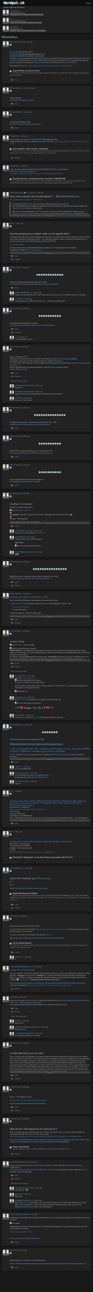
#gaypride (48, 803)
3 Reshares (17, 332)
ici (12, 881)
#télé (37, 204)
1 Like (16, 80)
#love (54, 938)
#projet (73, 1205)
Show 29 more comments (19, 1183)
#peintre (19, 14)
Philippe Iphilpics (16, 88)
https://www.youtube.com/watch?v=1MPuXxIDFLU (26, 199)
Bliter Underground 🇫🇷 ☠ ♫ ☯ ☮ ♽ (22, 193)
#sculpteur (75, 1140)
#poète (69, 1140)
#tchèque (25, 754)
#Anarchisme (14, 888)
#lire (70, 801)
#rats (11, 1002)
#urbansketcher (41, 31)
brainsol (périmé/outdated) (19, 1214)
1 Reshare (17, 158)
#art (11, 124)
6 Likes (16, 457)
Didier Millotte (14, 27)
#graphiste (27, 141)
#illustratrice (52, 1170)
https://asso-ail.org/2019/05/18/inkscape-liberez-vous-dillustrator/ (50, 985)
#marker (12, 22)
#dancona (49, 453)
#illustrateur (40, 14)
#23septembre (54, 744)
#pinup (31, 424)
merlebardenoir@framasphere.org (27, 1027)
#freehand (21, 983)
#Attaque (19, 54)
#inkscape (55, 983)
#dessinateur (26, 14)
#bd (11, 1238)
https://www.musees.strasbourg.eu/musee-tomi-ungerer (28, 1100)
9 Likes (16, 128)
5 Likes (16, 762)
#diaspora (79, 1165)
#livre (21, 801)
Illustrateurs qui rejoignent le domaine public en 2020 (28, 597)
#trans (60, 803)
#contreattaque (15, 52)
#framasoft (69, 1165)
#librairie (15, 801)
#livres (26, 801)
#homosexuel (27, 803)
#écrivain (51, 1140)
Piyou (12, 223)
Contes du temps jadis (21, 607)
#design (63, 1000)
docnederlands (15, 493)
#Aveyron (31, 1207)
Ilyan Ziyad (19, 398)
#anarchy (29, 805)
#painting (16, 284)
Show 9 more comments (19, 381)
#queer (54, 803)
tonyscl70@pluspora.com (24, 530)
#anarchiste (14, 805)
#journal (64, 62)
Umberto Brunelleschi (17, 603)
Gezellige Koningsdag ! (22, 510)
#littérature (13, 1140)
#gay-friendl (37, 803)
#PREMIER (21, 56)
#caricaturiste (24, 22)
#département (19, 1207)
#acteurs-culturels (16, 1142)
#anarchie (22, 805)
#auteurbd (25, 31)
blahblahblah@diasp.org (24, 292)
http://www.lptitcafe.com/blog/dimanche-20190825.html (28, 809)
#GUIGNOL (13, 56)
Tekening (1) (19, 645)
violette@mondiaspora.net (24, 1033)
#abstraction (57, 754)
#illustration (20, 369)
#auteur (19, 31)
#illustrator (60, 938)
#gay (84, 801)
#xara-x (83, 983)
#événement (82, 1264)
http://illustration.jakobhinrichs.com (21, 1232)
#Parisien (73, 62)
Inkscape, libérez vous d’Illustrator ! (22, 970)
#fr (11, 801)
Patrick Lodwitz (15, 267)
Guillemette (14, 916)
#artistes (53, 1132)
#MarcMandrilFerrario (67, 196)
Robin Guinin (14, 347)
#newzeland (36, 124)
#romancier (60, 1140)
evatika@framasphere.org (19, 1162)
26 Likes (16, 663)
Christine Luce (15, 1043)
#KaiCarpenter (50, 325)
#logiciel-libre (64, 983)
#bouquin (65, 801)
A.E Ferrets (14, 1250)
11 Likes (16, 526)
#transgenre (67, 803)
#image (45, 888)
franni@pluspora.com (27, 678)
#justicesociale (84, 363)
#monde (40, 211)
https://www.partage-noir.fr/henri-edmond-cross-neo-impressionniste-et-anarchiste (36, 173)
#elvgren (47, 424)
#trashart (39, 1002)
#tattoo (21, 1002)
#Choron (23, 208)
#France (14, 60)
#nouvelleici (47, 1165)
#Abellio (15, 208)
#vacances (53, 367)
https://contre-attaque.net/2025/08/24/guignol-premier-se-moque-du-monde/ (48, 66)
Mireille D (18, 1194)
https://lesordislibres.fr (35, 250)
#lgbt (74, 801)
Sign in (88, 3)
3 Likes (16, 288)
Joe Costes (13, 997)
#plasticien (43, 1140)
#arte (14, 124)
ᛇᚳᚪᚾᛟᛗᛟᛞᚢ (19, 299)
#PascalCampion (30, 938)
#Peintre (13, 754)
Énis (11, 791)
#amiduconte (28, 1170)
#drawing (49, 938)
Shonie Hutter (20, 699)
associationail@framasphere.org (21, 966)
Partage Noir (14, 136)
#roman (19, 1238)
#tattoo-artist (29, 1002)
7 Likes (16, 582)
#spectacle (34, 60)
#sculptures (13, 14)
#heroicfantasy (37, 578)
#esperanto (13, 365)
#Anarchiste (14, 171)
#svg (71, 983)
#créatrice (37, 1142)
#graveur (29, 124)
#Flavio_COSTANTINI (33, 139)
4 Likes (16, 428)
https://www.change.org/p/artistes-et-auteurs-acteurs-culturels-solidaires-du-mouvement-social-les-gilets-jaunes (46, 1136)
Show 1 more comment (18, 1016)
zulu (16, 337)
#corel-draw (14, 983)
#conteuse (13, 1170)
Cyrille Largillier (15, 593)
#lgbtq (79, 801)
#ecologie (74, 363)
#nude (42, 284)
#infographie (47, 983)
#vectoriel (76, 983)
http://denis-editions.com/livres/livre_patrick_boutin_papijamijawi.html (32, 852)
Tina (12, 885)
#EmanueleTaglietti (52, 284)
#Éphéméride (18, 744)
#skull (16, 1002)
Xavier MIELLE (15, 11)
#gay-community (15, 803)
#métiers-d (83, 1140)
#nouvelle (33, 1000)
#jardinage (38, 22)
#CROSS (54, 169)
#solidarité (54, 1142)
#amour (21, 938)
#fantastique (27, 1264)
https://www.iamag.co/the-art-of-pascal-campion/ (52, 929)
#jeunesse (31, 1103)
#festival (13, 1264)
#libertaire (50, 141)
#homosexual (77, 803)
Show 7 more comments (19, 671)
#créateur (29, 1142)
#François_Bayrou (39, 62)
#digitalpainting (18, 481)
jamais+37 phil (15, 42)
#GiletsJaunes (30, 1134)
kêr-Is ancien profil (16, 725)
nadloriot (18, 766)
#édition (39, 801)
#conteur (20, 1170)
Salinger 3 (47, 935)
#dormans (19, 1264)
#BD (23, 1140)
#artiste (17, 22)
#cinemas (33, 14)
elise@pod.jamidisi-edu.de (24, 385)
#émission (29, 204)
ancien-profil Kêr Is (16, 868)
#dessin (12, 369)
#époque (66, 204)
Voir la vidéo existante (17, 244)
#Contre (12, 54)
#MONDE (41, 56)
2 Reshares (17, 376)
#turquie (31, 100)
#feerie (34, 1264)
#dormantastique (71, 1264)
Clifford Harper (43, 878)
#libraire (33, 801)
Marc (11, 19)
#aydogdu (36, 481)
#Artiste (22, 888)
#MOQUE (31, 56)
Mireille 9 (23, 1202)
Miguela (18, 1020)
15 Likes (16, 952)
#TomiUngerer (41, 1103)
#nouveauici (64, 359)
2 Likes (16, 485)
